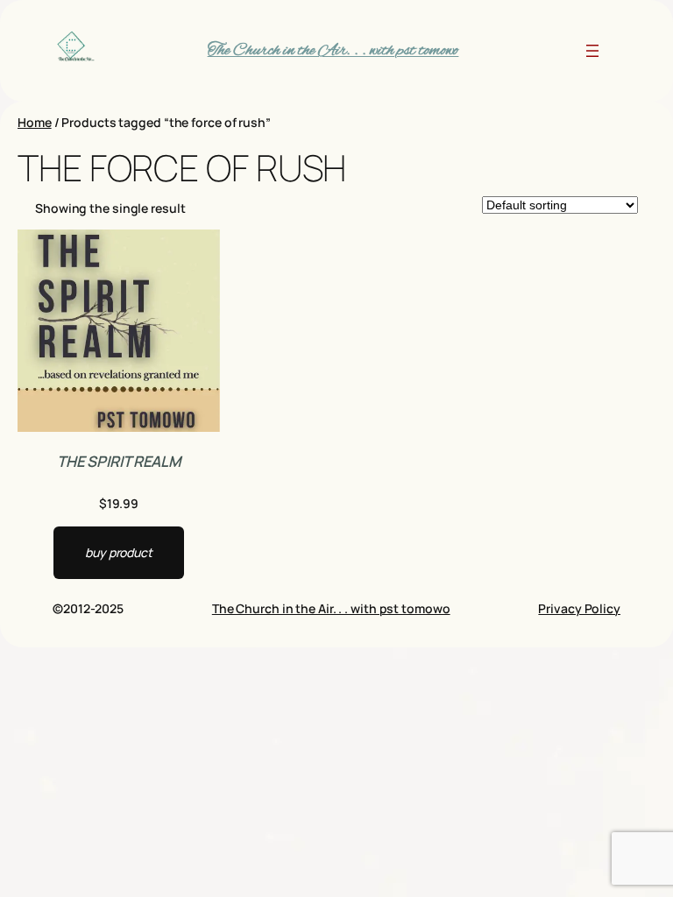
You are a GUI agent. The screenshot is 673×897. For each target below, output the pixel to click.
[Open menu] (592, 50)
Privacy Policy (579, 608)
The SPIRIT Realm (119, 461)
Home (35, 122)
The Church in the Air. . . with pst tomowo (333, 50)
